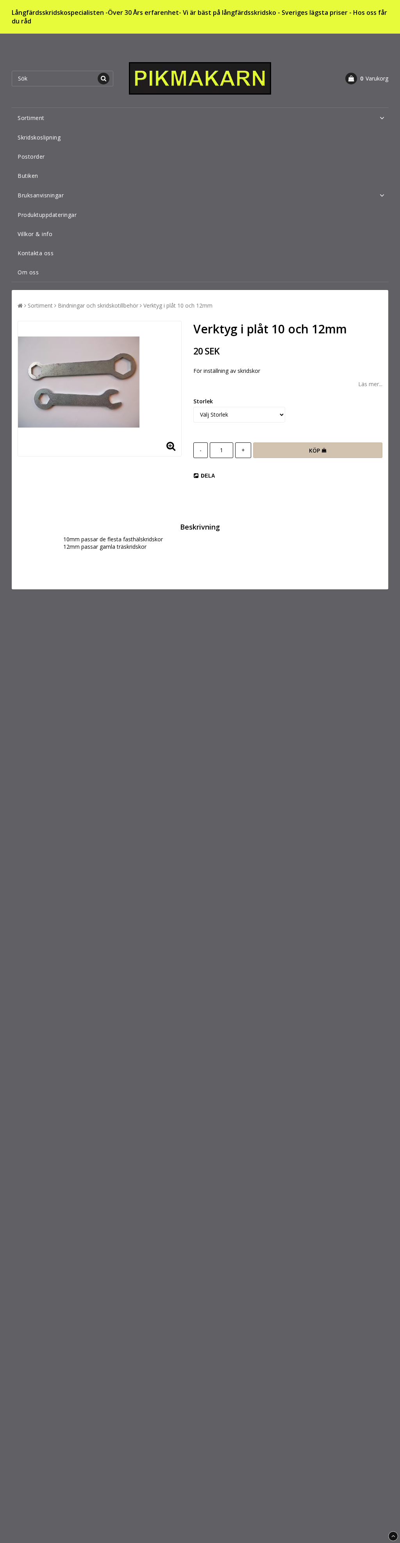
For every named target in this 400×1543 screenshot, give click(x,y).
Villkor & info (35, 234)
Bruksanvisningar (41, 195)
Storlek (203, 401)
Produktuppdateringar (47, 214)
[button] (366, 78)
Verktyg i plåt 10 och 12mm (177, 305)
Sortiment (31, 118)
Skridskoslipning (39, 137)
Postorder (31, 156)
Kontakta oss (36, 253)
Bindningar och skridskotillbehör (98, 305)
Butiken (28, 175)
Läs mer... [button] (370, 384)
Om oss (28, 272)
